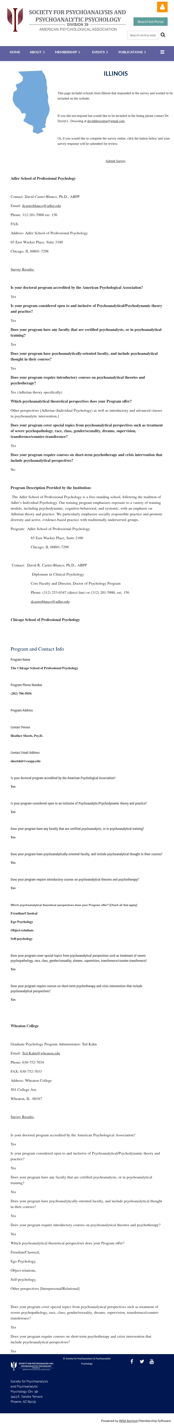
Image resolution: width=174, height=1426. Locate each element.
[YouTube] (151, 1361)
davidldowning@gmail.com (106, 121)
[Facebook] (131, 1361)
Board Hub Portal (150, 21)
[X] (141, 1361)
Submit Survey (116, 161)
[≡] (161, 52)
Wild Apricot (128, 1421)
